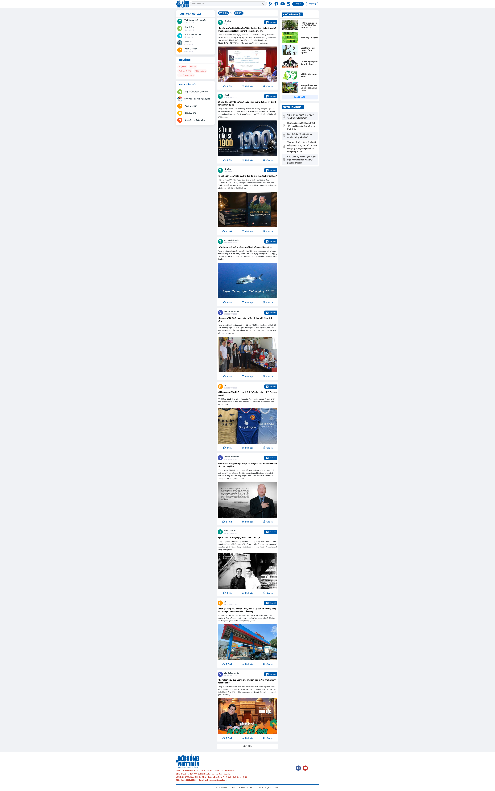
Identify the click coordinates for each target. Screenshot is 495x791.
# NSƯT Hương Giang (186, 75)
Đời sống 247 (190, 113)
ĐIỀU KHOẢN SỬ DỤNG (226, 788)
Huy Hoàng (189, 27)
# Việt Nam (182, 67)
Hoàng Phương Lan (192, 34)
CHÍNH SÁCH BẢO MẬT (248, 788)
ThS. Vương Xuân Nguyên (195, 20)
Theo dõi (271, 22)
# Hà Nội (193, 67)
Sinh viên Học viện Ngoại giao (197, 99)
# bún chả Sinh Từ (185, 71)
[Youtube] (282, 4)
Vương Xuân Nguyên (231, 240)
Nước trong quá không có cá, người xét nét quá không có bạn (245, 247)
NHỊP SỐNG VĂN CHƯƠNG (196, 92)
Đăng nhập (312, 4)
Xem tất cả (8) (299, 97)
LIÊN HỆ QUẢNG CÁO (268, 788)
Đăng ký (298, 4)
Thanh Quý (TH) (229, 530)
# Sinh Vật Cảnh (200, 71)
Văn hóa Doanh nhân (231, 311)
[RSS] (270, 4)
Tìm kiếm (263, 3)
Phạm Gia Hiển (190, 49)
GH (225, 385)
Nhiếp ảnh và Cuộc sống (194, 120)
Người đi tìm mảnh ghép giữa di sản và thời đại (239, 538)
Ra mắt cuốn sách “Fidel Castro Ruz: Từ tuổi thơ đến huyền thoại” (247, 176)
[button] (268, 86)
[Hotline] (288, 4)
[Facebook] (276, 4)
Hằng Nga (227, 21)
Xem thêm (248, 746)
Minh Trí (227, 95)
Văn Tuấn (188, 42)
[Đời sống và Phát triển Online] (182, 4)
